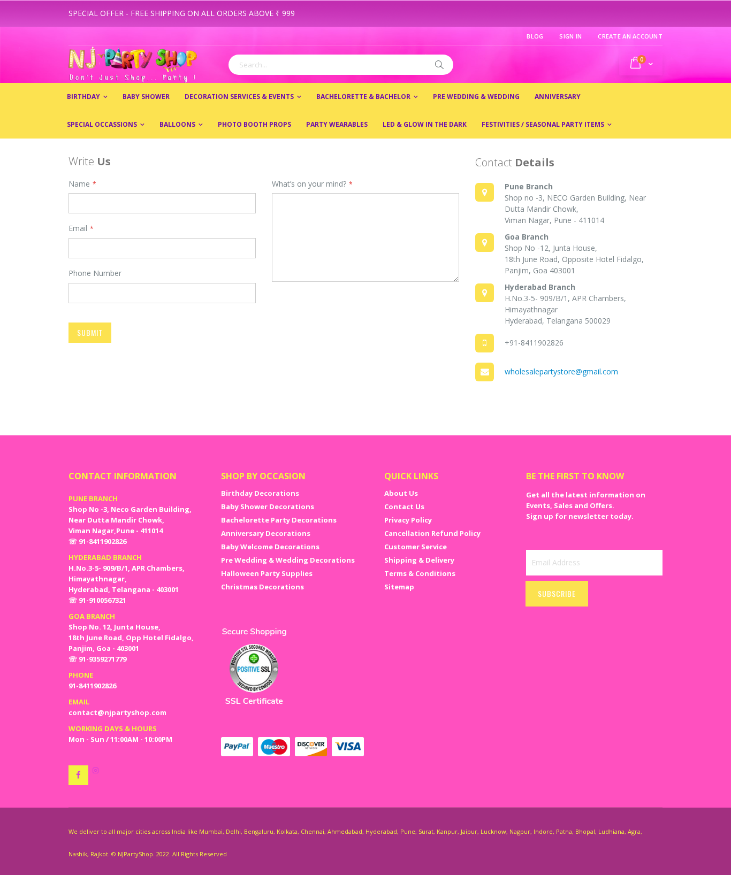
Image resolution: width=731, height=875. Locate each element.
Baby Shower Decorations (267, 506)
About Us (401, 493)
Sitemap (399, 587)
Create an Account (630, 36)
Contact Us (404, 506)
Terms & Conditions (419, 573)
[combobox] (341, 64)
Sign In (570, 36)
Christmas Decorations (262, 587)
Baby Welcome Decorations (270, 546)
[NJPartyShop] (78, 775)
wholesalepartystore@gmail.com (561, 371)
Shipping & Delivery (419, 560)
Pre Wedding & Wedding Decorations (288, 560)
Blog (535, 36)
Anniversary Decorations (265, 533)
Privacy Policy (408, 520)
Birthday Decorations (260, 493)
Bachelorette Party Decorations (279, 520)
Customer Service (415, 546)
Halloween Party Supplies (267, 573)
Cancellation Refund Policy (432, 533)
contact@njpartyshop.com (117, 712)
